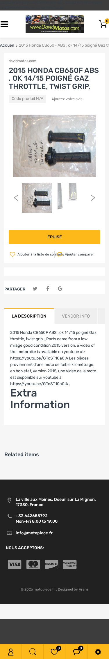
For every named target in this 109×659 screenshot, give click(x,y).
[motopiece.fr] (55, 24)
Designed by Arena (73, 589)
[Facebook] (47, 289)
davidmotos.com (22, 61)
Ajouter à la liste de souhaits (35, 254)
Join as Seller (22, 421)
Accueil (7, 45)
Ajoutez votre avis (67, 99)
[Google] (60, 289)
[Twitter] (35, 289)
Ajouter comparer (79, 254)
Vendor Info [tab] (76, 316)
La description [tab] (29, 316)
